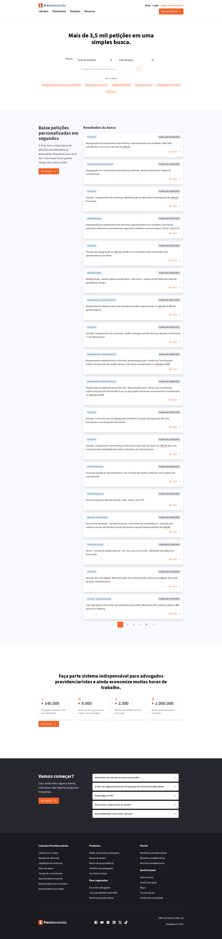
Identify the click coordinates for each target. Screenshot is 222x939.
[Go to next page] (153, 625)
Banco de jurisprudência (101, 863)
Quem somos (147, 877)
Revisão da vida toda (49, 858)
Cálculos (43, 11)
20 (146, 624)
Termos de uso (147, 892)
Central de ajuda (148, 882)
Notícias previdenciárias (101, 898)
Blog (147, 5)
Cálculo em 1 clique (48, 853)
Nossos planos (169, 11)
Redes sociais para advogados (104, 853)
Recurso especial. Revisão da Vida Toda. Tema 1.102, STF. (115, 500)
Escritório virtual (98, 873)
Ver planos (46, 171)
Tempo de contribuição (51, 873)
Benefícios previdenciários (153, 853)
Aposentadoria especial (51, 878)
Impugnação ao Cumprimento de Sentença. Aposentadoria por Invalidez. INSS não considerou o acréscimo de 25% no (129, 145)
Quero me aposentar (172, 5)
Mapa (143, 887)
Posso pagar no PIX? (104, 795)
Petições (75, 11)
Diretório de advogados (101, 868)
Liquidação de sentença (51, 863)
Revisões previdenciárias (152, 858)
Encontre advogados (99, 887)
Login (156, 5)
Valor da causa (46, 868)
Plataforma (59, 11)
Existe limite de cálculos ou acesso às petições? (117, 777)
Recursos (90, 11)
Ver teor (173, 151)
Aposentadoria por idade (51, 889)
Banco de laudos (97, 858)
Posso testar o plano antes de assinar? (113, 804)
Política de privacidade (151, 898)
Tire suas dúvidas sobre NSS (103, 892)
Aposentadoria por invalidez (53, 883)
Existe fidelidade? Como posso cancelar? (114, 813)
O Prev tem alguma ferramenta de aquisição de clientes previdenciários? (129, 786)
